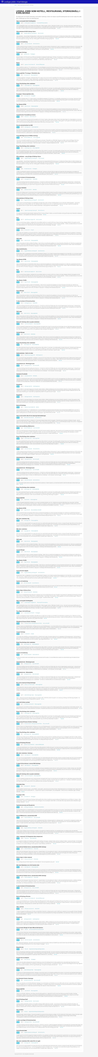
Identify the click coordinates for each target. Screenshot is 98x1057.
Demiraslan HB (27, 75)
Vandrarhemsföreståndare (39, 807)
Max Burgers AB (27, 127)
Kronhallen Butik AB (27, 168)
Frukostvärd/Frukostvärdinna (42, 22)
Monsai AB (26, 116)
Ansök (18, 33)
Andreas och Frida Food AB (29, 684)
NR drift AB (27, 838)
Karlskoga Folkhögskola (28, 807)
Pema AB (26, 948)
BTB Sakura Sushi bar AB (28, 704)
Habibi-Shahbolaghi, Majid (29, 695)
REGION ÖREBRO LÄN (28, 137)
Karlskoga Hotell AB (28, 386)
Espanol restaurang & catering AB (31, 210)
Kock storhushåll (36, 365)
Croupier (32, 229)
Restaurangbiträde (34, 75)
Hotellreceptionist (39, 355)
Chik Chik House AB (28, 43)
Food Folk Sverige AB (28, 323)
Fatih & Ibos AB (27, 959)
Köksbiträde (35, 179)
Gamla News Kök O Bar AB (29, 417)
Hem (15, 5)
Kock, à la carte (40, 33)
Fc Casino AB (26, 229)
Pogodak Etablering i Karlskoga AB (30, 33)
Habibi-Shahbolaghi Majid (28, 969)
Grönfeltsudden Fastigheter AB (30, 22)
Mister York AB (27, 106)
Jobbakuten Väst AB (27, 189)
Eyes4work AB (26, 54)
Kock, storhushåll (46, 623)
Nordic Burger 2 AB (28, 85)
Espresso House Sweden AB (30, 64)
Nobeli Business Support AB (30, 219)
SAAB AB (26, 929)
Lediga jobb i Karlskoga (15, 2)
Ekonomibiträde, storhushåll (36, 509)
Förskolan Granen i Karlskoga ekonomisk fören (33, 623)
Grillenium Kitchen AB (28, 592)
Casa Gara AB (26, 499)
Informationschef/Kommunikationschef (36, 929)
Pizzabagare (32, 54)
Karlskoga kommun (28, 179)
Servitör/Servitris (36, 43)
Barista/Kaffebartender (40, 64)
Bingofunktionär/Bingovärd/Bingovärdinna (36, 948)
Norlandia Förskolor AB (28, 980)
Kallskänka (35, 189)
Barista (37, 407)
